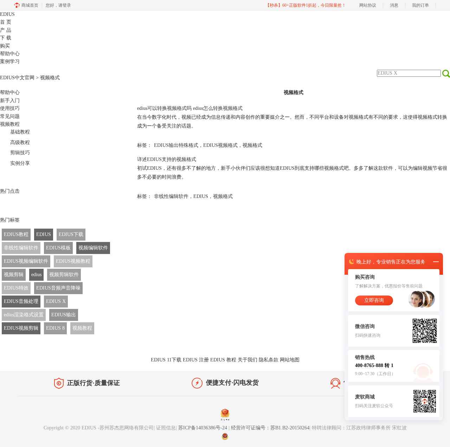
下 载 (5, 38)
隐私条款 (268, 359)
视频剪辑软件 (64, 274)
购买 (5, 46)
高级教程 (20, 142)
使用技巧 (10, 108)
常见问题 (10, 116)
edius (36, 274)
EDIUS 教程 (223, 359)
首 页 (5, 22)
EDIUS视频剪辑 (21, 328)
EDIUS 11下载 (166, 359)
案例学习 (10, 61)
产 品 (5, 30)
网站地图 (290, 359)
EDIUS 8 (55, 328)
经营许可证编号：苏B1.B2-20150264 (270, 427)
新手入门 (10, 100)
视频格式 (252, 145)
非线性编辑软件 (21, 247)
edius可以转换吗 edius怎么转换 (190, 108)
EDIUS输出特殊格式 (176, 145)
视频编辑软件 (93, 247)
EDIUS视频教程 (73, 261)
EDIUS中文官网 (17, 77)
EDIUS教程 (16, 234)
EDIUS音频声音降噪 (58, 288)
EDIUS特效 (16, 288)
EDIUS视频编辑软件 (26, 261)
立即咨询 (374, 300)
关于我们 (247, 359)
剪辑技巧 (20, 152)
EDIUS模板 (58, 247)
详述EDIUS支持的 (166, 159)
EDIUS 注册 (196, 359)
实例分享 (20, 163)
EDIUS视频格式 (220, 145)
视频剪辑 (14, 274)
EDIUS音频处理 (21, 301)
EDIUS (7, 14)
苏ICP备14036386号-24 (203, 427)
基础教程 (20, 132)
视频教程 (10, 124)
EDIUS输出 (63, 314)
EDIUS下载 (71, 234)
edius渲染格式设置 (24, 314)
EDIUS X (56, 301)
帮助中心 (10, 53)
